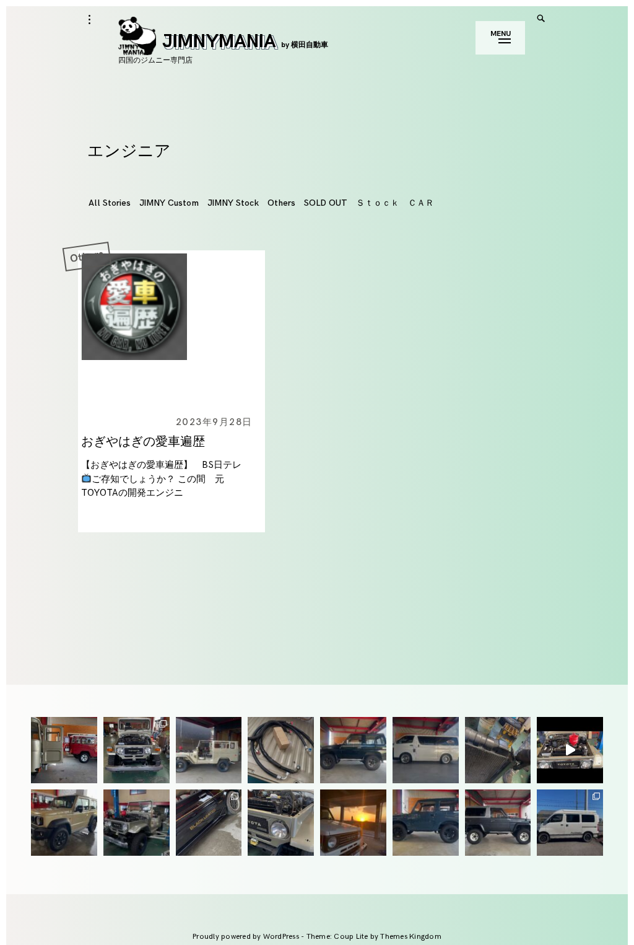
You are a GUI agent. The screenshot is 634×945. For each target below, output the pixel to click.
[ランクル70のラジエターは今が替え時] (498, 750)
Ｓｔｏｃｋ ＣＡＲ (395, 203)
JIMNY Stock (233, 203)
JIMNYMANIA (245, 41)
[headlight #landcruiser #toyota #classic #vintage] (281, 822)
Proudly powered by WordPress (247, 936)
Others (281, 203)
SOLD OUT (325, 203)
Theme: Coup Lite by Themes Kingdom (373, 936)
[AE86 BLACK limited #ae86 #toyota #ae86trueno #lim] (209, 822)
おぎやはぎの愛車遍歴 (143, 441)
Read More (79, 329)
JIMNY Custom (169, 203)
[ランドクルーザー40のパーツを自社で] (281, 750)
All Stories (110, 203)
